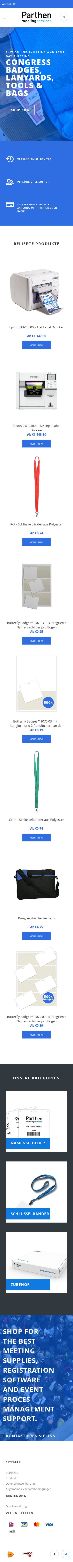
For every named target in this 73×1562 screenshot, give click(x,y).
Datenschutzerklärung (20, 1483)
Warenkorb (9, 4)
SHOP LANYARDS (25, 104)
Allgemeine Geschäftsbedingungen (29, 1489)
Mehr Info (36, 345)
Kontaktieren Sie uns (30, 1435)
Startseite (12, 1473)
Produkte (12, 1478)
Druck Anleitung (16, 1506)
